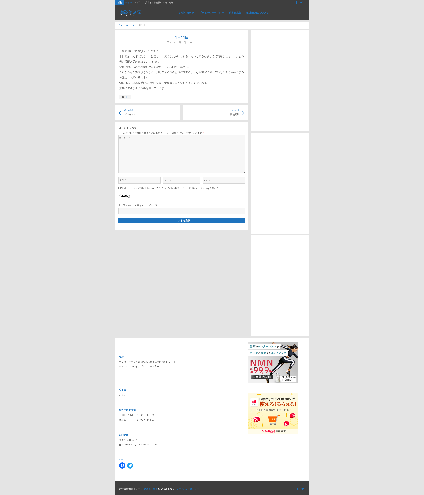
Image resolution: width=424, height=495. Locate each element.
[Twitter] (301, 2)
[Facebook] (296, 2)
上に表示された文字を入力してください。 (140, 205)
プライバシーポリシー (211, 12)
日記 (133, 25)
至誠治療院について (257, 12)
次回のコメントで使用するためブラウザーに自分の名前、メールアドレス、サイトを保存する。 (171, 188)
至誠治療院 (130, 11)
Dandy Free (150, 488)
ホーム (124, 25)
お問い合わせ (186, 12)
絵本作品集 (235, 12)
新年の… (129, 2)
